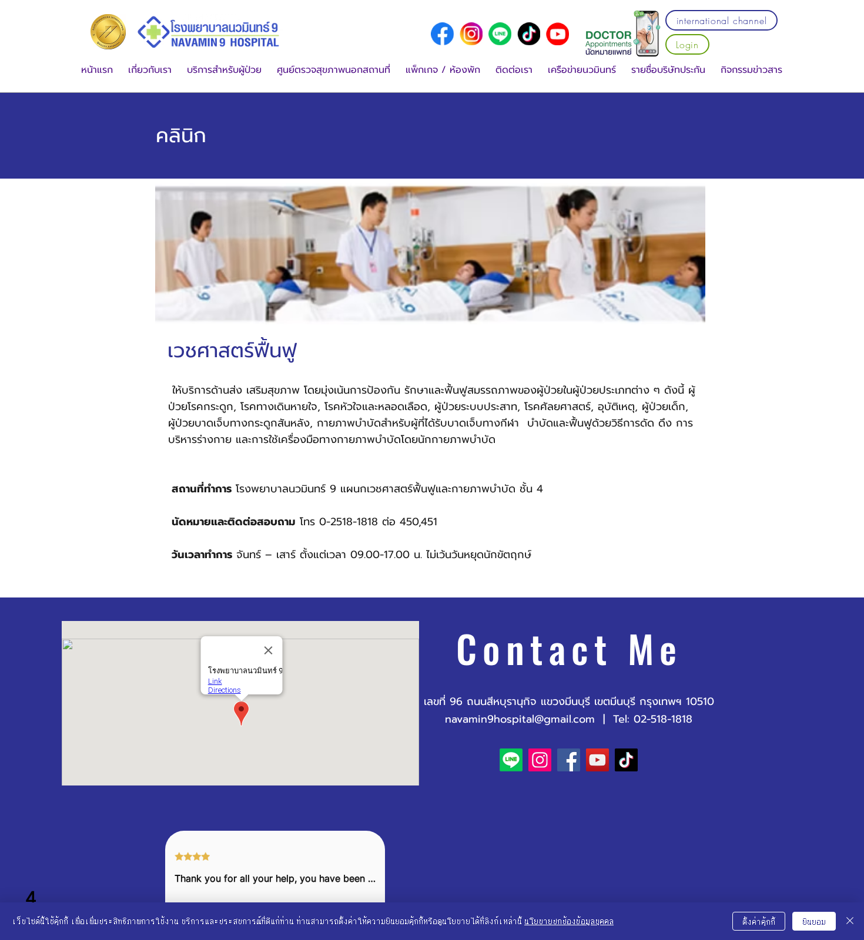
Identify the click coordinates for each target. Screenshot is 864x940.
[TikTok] (626, 759)
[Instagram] (539, 759)
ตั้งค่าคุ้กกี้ (758, 921)
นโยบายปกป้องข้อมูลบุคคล (569, 920)
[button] (150, 70)
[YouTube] (557, 33)
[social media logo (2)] (528, 33)
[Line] (499, 33)
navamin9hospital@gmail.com (520, 719)
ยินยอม (814, 921)
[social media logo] (442, 33)
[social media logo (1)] (471, 33)
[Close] (850, 921)
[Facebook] (568, 759)
